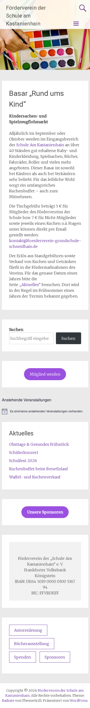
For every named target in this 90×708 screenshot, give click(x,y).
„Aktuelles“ (30, 284)
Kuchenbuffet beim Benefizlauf (38, 468)
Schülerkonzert (23, 452)
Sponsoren (55, 657)
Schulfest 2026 (23, 460)
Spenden (22, 657)
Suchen (16, 329)
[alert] (45, 411)
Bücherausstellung (31, 643)
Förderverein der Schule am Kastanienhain (26, 16)
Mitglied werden (45, 374)
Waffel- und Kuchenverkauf (34, 477)
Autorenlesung (28, 630)
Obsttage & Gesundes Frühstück (39, 444)
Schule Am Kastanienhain (40, 144)
